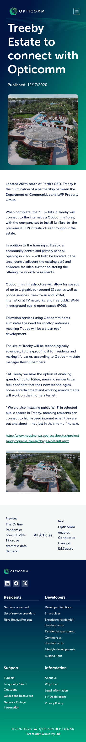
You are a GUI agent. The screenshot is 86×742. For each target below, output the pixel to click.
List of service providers (19, 613)
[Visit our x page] (25, 583)
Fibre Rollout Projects (18, 619)
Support (9, 678)
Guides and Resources (18, 695)
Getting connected (16, 607)
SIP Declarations (55, 696)
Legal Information (56, 690)
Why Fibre (51, 684)
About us (50, 678)
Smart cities (52, 613)
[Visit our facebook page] (16, 583)
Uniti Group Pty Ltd (47, 734)
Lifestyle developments (60, 649)
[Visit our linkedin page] (7, 583)
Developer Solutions (58, 607)
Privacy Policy (54, 703)
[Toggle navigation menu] (76, 11)
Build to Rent (53, 656)
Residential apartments (60, 631)
